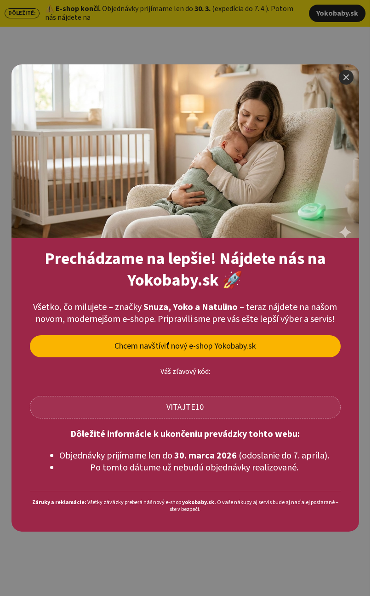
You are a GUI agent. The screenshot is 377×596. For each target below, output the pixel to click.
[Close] (346, 77)
